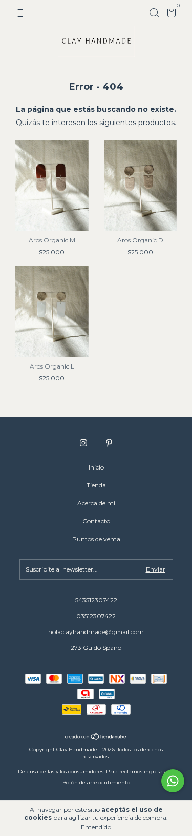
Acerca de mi (96, 503)
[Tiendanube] (96, 737)
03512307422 (96, 616)
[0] (170, 15)
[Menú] (22, 13)
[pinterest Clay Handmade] (109, 443)
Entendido (96, 827)
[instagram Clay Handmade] (83, 443)
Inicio (96, 467)
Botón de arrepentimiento (96, 782)
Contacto (96, 521)
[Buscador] (154, 13)
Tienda (96, 485)
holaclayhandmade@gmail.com (96, 632)
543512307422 (96, 600)
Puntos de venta (96, 539)
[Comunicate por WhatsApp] (172, 780)
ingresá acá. (159, 771)
